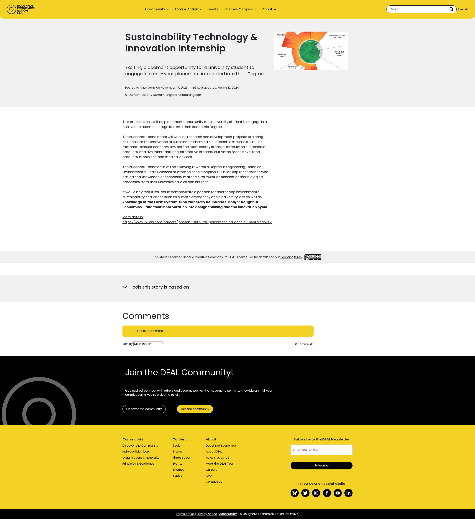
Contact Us (214, 481)
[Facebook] (327, 493)
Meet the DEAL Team (220, 463)
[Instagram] (316, 493)
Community (155, 9)
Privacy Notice (207, 514)
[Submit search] (452, 9)
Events (212, 9)
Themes (178, 470)
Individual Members (136, 451)
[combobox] (421, 9)
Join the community (195, 409)
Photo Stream (182, 457)
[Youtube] (338, 493)
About (267, 9)
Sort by (127, 344)
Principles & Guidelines (138, 463)
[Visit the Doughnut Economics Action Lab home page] (21, 9)
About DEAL (214, 451)
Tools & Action (186, 9)
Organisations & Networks (140, 457)
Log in (463, 9)
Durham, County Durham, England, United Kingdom (165, 95)
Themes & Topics (238, 9)
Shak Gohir (147, 87)
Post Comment (152, 331)
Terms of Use (185, 514)
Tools (176, 445)
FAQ (209, 476)
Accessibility (228, 514)
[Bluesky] (295, 493)
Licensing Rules (291, 257)
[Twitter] (305, 493)
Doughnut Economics (221, 445)
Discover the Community (140, 445)
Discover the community (144, 409)
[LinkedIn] (348, 493)
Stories (177, 451)
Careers (211, 470)
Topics (177, 476)
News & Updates (217, 457)
